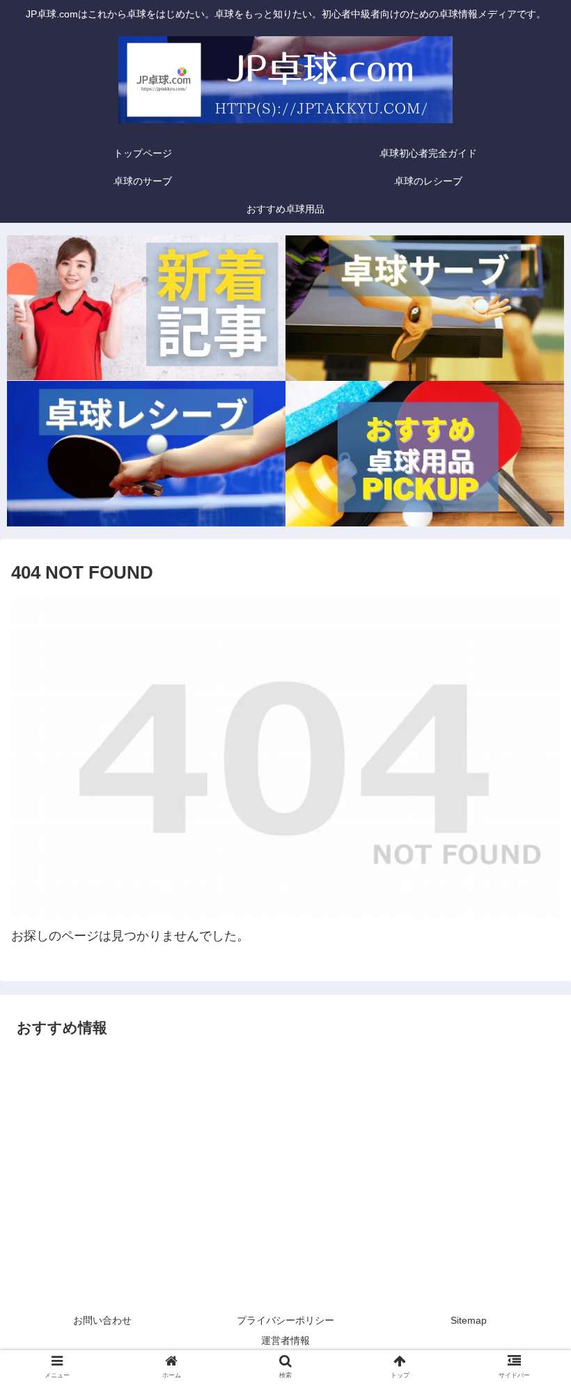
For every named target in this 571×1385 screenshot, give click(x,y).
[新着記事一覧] (146, 308)
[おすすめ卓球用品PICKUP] (425, 453)
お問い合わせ (102, 1320)
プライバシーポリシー (285, 1320)
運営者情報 (285, 1340)
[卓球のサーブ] (425, 308)
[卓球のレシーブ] (146, 453)
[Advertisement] (285, 1160)
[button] (528, 1202)
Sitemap (469, 1320)
